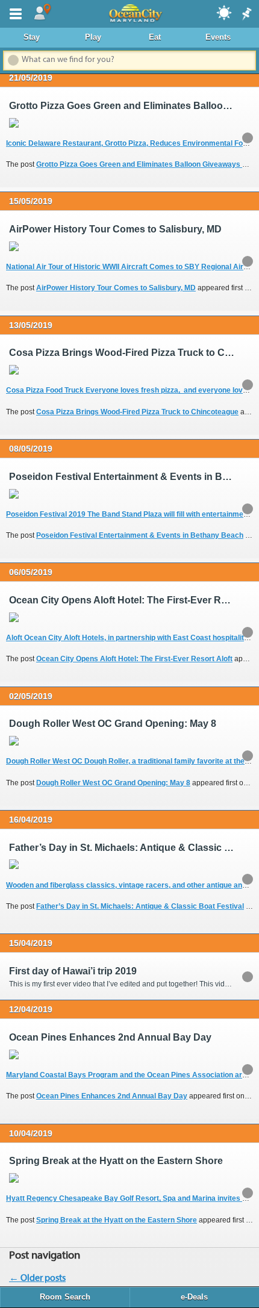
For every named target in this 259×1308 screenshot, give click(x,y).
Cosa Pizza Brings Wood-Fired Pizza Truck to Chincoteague (137, 412)
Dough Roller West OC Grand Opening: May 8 (113, 783)
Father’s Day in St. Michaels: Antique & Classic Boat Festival (140, 906)
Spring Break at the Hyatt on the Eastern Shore (116, 1220)
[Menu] (13, 12)
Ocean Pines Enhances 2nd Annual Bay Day (111, 1096)
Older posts (37, 1278)
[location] (42, 12)
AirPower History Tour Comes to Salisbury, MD (116, 288)
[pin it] (246, 14)
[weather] (224, 12)
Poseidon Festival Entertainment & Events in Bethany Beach (139, 535)
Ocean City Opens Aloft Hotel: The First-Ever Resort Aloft (134, 659)
